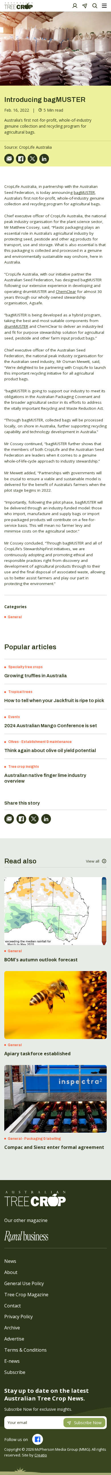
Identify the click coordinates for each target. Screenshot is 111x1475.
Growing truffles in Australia (35, 675)
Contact (12, 1306)
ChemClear (66, 291)
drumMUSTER (16, 326)
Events (14, 717)
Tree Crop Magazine (26, 1294)
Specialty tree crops (25, 667)
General (15, 617)
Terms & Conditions (25, 1350)
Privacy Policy (18, 1316)
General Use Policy (24, 1283)
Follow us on (16, 1439)
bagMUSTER (84, 192)
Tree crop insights (23, 767)
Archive (12, 1328)
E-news (12, 1361)
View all (92, 861)
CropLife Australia (35, 147)
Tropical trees (20, 692)
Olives (13, 742)
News (10, 1261)
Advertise (14, 1339)
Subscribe (14, 1372)
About (10, 1272)
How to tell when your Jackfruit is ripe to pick (54, 700)
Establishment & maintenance (46, 742)
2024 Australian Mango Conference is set (50, 725)
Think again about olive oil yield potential (50, 750)
